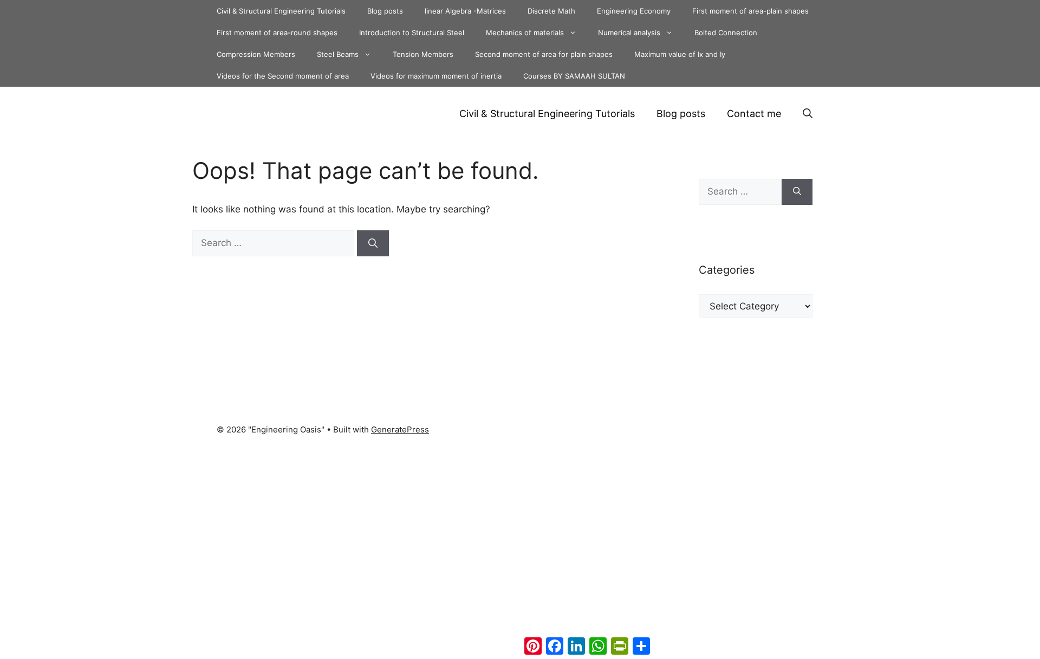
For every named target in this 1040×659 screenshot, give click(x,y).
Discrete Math (551, 11)
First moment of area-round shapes (277, 32)
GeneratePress (400, 429)
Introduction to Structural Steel (411, 32)
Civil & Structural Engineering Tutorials (281, 11)
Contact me (754, 113)
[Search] (373, 243)
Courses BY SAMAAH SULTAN (574, 76)
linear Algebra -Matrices (465, 11)
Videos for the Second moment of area (283, 76)
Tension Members (423, 54)
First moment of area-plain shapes (750, 11)
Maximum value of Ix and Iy (679, 54)
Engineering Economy (634, 11)
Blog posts (385, 11)
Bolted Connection (725, 32)
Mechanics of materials (525, 32)
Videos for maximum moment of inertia (436, 76)
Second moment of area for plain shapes (544, 54)
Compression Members (256, 54)
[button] (807, 114)
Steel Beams (338, 54)
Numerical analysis (629, 32)
